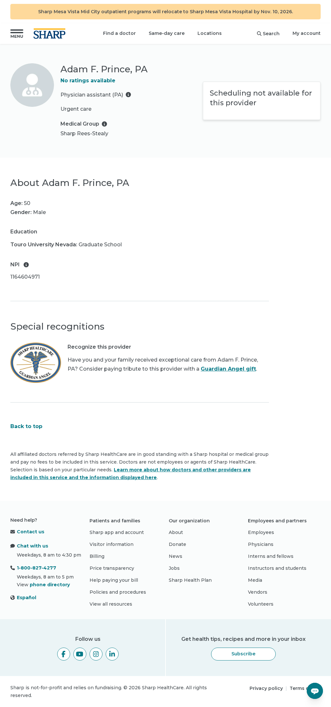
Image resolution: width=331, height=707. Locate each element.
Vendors (257, 592)
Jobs (174, 568)
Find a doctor (119, 33)
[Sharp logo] (51, 33)
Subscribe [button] (243, 654)
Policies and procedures (118, 592)
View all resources (111, 604)
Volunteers (260, 604)
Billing (97, 556)
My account (307, 33)
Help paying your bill (114, 580)
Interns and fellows (271, 556)
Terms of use (305, 688)
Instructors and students (277, 568)
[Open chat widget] (315, 691)
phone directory (50, 585)
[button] (16, 33)
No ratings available (87, 80)
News (175, 556)
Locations (210, 33)
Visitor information (111, 544)
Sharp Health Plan (190, 580)
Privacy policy (266, 688)
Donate (177, 544)
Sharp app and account (117, 532)
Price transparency (112, 568)
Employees (261, 532)
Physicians (260, 544)
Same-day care (167, 33)
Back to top (26, 426)
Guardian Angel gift (228, 369)
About (176, 532)
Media (255, 580)
